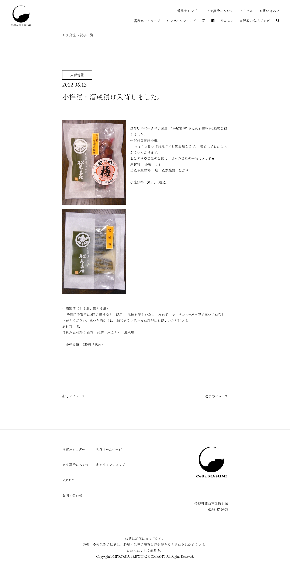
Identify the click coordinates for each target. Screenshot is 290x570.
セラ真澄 (69, 35)
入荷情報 (77, 75)
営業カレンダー (188, 11)
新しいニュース (73, 396)
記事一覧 (86, 35)
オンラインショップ (181, 21)
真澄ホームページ (147, 21)
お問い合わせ (269, 11)
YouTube (227, 21)
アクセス (246, 11)
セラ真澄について (220, 11)
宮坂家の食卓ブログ (254, 21)
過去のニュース (216, 396)
